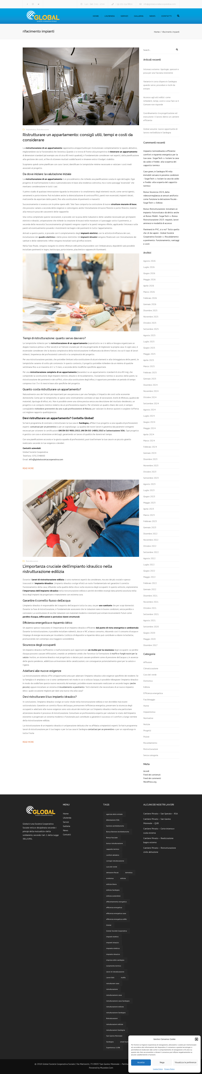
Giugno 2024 (149, 422)
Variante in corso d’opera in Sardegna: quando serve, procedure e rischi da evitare (160, 85)
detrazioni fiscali (112, 872)
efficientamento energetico (116, 902)
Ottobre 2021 (149, 608)
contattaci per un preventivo (43, 426)
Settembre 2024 (151, 403)
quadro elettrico (47, 237)
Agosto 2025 (149, 335)
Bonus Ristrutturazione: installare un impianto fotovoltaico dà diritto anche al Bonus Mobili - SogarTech (161, 212)
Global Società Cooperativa (116, 931)
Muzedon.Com (106, 1067)
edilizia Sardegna (112, 890)
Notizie (146, 724)
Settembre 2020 (151, 626)
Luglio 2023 (149, 490)
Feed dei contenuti (152, 774)
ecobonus (110, 878)
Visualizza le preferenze (185, 1062)
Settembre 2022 (151, 552)
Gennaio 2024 (149, 453)
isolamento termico (113, 966)
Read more (28, 468)
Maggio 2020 (149, 639)
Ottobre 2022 (149, 546)
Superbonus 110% (113, 1047)
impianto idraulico (113, 954)
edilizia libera (111, 884)
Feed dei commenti (152, 778)
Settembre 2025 (151, 329)
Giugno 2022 (149, 570)
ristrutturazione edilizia (115, 1007)
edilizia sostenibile (113, 896)
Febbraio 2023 (150, 521)
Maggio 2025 (149, 353)
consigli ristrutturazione (115, 861)
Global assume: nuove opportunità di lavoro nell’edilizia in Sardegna (160, 131)
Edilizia (159, 202)
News (152, 16)
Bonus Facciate (112, 838)
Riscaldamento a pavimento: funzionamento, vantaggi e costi (161, 240)
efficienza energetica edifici (116, 919)
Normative (148, 718)
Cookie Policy (158, 1069)
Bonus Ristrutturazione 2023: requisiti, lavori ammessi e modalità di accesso (161, 220)
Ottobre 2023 (149, 471)
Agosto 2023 (149, 484)
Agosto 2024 (149, 409)
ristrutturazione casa (114, 995)
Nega (162, 1062)
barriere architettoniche (115, 826)
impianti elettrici (112, 937)
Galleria (138, 16)
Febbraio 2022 (150, 583)
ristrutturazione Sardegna (115, 1013)
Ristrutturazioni (43, 129)
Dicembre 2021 (150, 595)
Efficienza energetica (153, 693)
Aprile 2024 (148, 434)
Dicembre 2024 (150, 384)
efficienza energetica (114, 907)
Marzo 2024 (149, 440)
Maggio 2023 (149, 502)
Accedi (146, 771)
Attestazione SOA (112, 820)
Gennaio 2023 (149, 527)
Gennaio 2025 (149, 378)
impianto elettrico (113, 948)
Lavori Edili (110, 977)
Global (108, 925)
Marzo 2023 (149, 515)
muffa (123, 977)
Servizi (124, 16)
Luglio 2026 (149, 267)
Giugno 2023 (149, 496)
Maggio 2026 (149, 279)
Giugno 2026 (149, 273)
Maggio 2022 (149, 577)
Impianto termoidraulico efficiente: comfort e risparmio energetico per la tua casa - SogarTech (160, 154)
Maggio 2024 (149, 428)
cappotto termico (112, 849)
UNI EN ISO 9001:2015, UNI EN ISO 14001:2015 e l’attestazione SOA (91, 430)
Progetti (147, 730)
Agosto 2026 (149, 260)
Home (96, 16)
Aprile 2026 (148, 285)
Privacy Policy (169, 1069)
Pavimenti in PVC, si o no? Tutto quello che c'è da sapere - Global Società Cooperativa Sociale (161, 233)
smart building (125, 1042)
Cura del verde (150, 674)
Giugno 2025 (149, 347)
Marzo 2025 (149, 366)
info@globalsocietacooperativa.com (160, 4)
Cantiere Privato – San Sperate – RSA (160, 813)
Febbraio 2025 (150, 372)
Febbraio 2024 (150, 446)
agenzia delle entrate (114, 814)
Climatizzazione (150, 668)
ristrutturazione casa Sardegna (117, 1001)
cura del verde (111, 867)
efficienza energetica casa (116, 913)
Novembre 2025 (150, 316)
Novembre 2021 (150, 601)
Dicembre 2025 (150, 310)
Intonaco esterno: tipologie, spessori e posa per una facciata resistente (161, 71)
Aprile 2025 (148, 360)
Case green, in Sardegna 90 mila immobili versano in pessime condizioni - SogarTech (161, 175)
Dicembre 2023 (150, 459)
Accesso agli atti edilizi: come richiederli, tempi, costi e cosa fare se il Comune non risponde (161, 101)
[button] (196, 1039)
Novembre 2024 (150, 391)
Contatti (166, 16)
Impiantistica (31, 129)
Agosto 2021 (149, 620)
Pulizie (146, 736)
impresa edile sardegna (115, 960)
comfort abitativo (112, 855)
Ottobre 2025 (149, 322)
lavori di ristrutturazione (115, 972)
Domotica (148, 680)
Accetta (140, 1062)
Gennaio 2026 (149, 304)
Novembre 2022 (150, 539)
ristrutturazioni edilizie (114, 1024)
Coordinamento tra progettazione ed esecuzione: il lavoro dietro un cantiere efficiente (161, 117)
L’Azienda (110, 16)
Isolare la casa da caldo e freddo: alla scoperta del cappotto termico (161, 162)
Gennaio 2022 (149, 589)
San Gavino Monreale (114, 1036)
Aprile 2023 (148, 508)
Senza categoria (150, 755)
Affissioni (147, 662)
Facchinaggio (149, 699)
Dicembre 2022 (150, 533)
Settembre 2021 (151, 614)
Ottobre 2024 (149, 397)
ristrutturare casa (112, 983)
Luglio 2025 (149, 341)
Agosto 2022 (149, 558)
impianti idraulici (89, 237)
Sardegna (110, 1042)
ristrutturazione (112, 989)
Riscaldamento (150, 742)
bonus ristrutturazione (114, 843)
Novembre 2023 (150, 465)
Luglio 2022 (149, 564)
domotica (128, 872)
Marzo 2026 (149, 291)
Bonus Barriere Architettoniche (117, 832)
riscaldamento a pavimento (72, 687)
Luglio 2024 (149, 415)
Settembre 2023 (151, 477)
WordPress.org (149, 781)
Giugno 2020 (149, 632)
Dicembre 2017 (150, 645)
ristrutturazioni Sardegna (115, 1030)
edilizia (123, 878)
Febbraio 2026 (150, 298)
